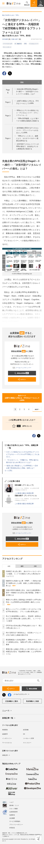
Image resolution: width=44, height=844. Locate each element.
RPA (25, 43)
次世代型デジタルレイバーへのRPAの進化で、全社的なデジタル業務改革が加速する (27, 146)
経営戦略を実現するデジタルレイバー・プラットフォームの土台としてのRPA (27, 130)
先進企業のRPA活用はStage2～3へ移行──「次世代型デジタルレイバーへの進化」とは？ (27, 91)
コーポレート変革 (28, 738)
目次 (22, 82)
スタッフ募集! (13, 808)
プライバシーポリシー (16, 824)
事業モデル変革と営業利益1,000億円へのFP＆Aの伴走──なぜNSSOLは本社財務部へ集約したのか (23, 600)
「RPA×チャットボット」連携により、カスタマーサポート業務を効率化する (27, 138)
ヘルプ (11, 802)
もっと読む (9, 470)
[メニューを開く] (3, 3)
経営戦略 (26, 730)
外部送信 (12, 828)
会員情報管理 (13, 812)
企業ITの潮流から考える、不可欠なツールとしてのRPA (27, 102)
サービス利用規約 (14, 821)
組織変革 (5, 734)
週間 (22, 566)
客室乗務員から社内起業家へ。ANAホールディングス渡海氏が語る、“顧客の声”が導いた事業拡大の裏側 (24, 642)
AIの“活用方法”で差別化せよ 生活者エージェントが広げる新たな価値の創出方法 (24, 633)
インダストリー (7, 738)
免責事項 (12, 815)
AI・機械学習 (18, 43)
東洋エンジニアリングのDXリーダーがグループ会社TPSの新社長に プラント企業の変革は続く (23, 610)
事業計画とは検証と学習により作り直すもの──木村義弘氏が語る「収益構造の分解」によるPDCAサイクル (24, 651)
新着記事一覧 (7, 718)
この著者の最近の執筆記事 (24, 493)
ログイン (23, 379)
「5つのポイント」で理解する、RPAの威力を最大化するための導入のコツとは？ (22, 461)
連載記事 (5, 755)
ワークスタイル (7, 743)
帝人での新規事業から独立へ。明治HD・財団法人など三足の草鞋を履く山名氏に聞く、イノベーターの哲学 (23, 618)
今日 (9, 566)
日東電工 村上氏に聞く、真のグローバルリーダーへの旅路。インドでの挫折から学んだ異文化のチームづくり (23, 573)
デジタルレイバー (33, 43)
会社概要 (12, 818)
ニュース (5, 710)
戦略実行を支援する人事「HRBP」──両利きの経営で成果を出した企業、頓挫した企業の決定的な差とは (23, 583)
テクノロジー (27, 743)
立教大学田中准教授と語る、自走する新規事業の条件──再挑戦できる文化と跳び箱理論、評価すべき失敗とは (23, 592)
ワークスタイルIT (7, 43)
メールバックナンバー (23, 367)
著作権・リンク (14, 805)
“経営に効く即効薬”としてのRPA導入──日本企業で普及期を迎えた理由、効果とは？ (22, 466)
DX (24, 734)
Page (7, 102)
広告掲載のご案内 (11, 701)
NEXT (36, 409)
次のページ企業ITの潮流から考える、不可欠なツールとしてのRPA (22, 397)
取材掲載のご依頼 (32, 701)
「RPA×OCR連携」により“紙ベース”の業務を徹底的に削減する (27, 119)
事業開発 (5, 730)
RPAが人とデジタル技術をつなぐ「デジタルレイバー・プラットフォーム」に (27, 112)
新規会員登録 (22, 373)
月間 (35, 566)
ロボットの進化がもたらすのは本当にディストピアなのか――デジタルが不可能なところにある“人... (22, 454)
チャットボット (7, 47)
